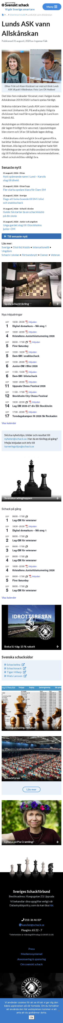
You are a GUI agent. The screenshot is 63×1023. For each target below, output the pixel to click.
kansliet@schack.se (33, 924)
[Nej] (58, 1010)
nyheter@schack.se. (15, 438)
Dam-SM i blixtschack (24, 376)
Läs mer (31, 789)
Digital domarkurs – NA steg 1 (29, 326)
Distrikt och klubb (17, 15)
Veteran (55, 254)
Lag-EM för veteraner (24, 520)
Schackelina (13, 664)
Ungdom (7, 250)
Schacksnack (14, 668)
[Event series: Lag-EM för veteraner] (26, 516)
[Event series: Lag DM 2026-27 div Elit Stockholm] (26, 401)
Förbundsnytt (29, 254)
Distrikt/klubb (21, 247)
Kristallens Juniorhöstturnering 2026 (33, 336)
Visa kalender (9, 423)
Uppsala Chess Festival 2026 (29, 386)
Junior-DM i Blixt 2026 (25, 366)
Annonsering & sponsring (31, 959)
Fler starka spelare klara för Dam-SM (24, 189)
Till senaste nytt (17, 236)
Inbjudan (33, 322)
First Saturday (20, 346)
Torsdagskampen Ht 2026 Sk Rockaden (34, 416)
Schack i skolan (10, 254)
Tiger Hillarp (14, 672)
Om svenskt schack (31, 964)
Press (31, 948)
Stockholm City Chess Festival (30, 396)
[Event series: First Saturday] (26, 341)
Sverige (6, 247)
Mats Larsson (14, 675)
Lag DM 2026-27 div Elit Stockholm (32, 406)
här (51, 905)
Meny (50, 6)
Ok (31, 1017)
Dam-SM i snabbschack (25, 356)
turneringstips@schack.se (19, 446)
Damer (44, 254)
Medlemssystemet (31, 953)
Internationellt (41, 247)
